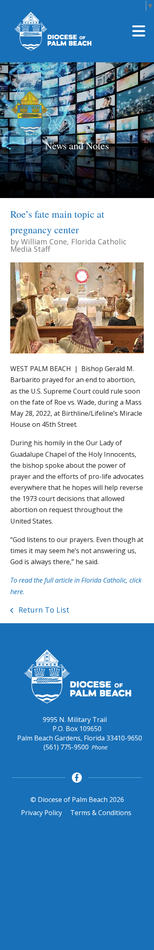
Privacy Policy (41, 812)
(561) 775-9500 (66, 747)
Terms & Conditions (100, 812)
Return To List (42, 610)
